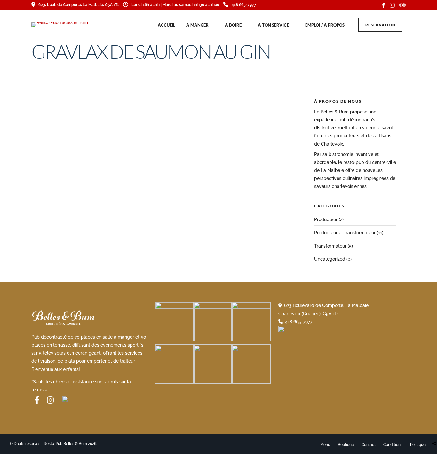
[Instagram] (392, 5)
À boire (233, 24)
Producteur (326, 219)
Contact (369, 444)
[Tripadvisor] (402, 5)
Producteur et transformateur (345, 232)
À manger (197, 24)
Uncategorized (329, 259)
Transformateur (330, 246)
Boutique (346, 444)
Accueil (166, 24)
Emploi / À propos (325, 24)
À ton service (273, 24)
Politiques (418, 444)
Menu (325, 444)
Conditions (392, 444)
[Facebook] (37, 400)
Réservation (380, 24)
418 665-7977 (244, 5)
